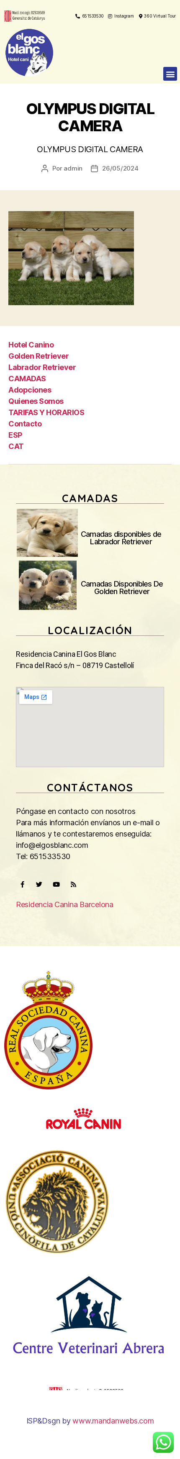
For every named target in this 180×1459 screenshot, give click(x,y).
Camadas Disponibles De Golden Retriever (122, 587)
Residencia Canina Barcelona (64, 904)
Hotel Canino (31, 344)
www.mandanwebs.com (113, 1420)
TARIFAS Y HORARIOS (46, 412)
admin (73, 168)
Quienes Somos (36, 401)
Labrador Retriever (42, 367)
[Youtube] (56, 884)
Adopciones (29, 389)
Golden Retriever (38, 356)
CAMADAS (27, 378)
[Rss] (73, 884)
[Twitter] (39, 884)
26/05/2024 (120, 168)
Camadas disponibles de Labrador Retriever (121, 538)
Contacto (24, 423)
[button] (170, 74)
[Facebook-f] (22, 884)
